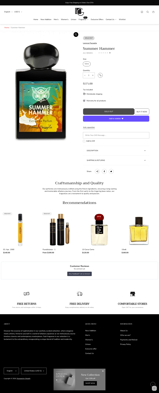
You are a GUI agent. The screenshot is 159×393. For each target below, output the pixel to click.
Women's (89, 340)
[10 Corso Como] (99, 229)
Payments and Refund (128, 340)
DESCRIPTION (92, 150)
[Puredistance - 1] (60, 229)
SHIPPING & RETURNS (96, 160)
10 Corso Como (88, 249)
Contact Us (89, 353)
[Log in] (142, 12)
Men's (87, 335)
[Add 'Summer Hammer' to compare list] (100, 75)
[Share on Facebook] (104, 171)
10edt (124, 249)
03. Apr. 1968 (8, 249)
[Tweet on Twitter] (111, 171)
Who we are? (125, 335)
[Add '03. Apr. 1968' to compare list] (33, 216)
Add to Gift (90, 141)
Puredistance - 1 (49, 249)
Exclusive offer (91, 349)
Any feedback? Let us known (79, 274)
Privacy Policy (125, 344)
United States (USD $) (33, 371)
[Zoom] (76, 34)
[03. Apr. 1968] (20, 229)
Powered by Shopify (23, 379)
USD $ (17, 12)
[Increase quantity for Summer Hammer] (93, 75)
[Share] (97, 171)
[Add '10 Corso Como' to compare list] (112, 222)
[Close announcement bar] (153, 2)
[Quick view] (112, 216)
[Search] (147, 12)
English (7, 12)
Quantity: (86, 70)
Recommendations (79, 202)
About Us (124, 330)
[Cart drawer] (153, 12)
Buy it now (142, 112)
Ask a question (89, 127)
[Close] (102, 371)
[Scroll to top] (152, 384)
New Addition (90, 330)
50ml (87, 64)
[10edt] (139, 229)
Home (6, 27)
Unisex (88, 344)
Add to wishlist (115, 119)
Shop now (90, 383)
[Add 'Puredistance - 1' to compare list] (73, 216)
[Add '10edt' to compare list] (152, 222)
